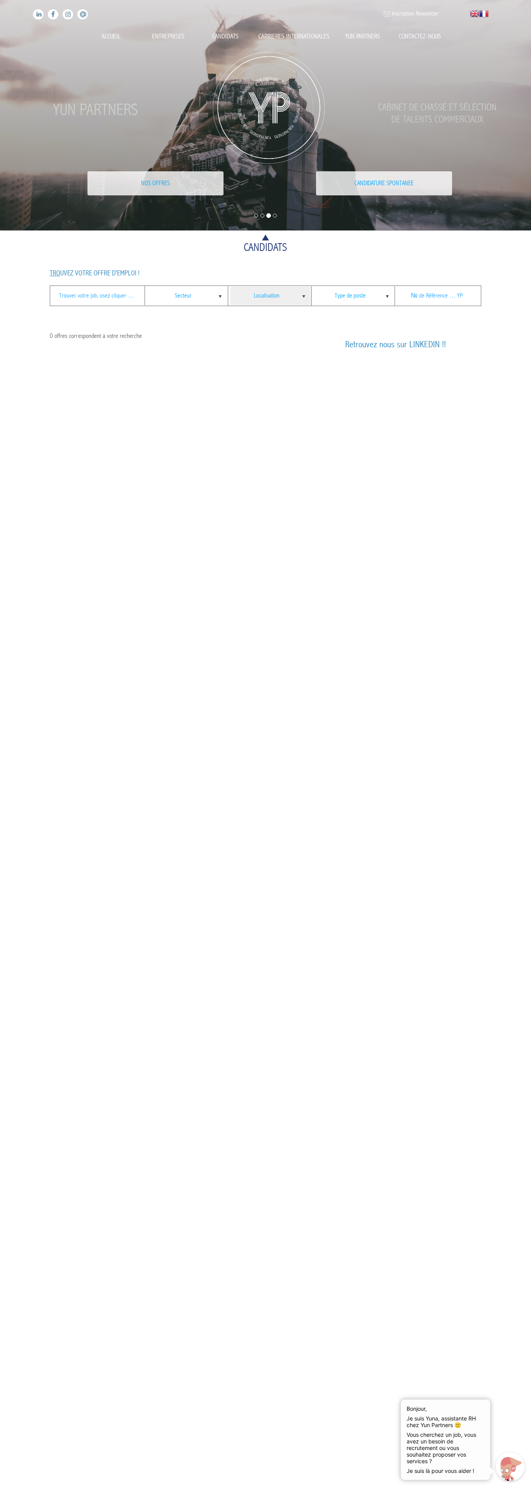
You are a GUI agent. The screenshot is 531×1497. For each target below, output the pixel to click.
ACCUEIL (111, 36)
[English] (474, 13)
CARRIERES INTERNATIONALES (294, 36)
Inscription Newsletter (414, 13)
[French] (484, 13)
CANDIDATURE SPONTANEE (384, 183)
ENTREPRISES (168, 36)
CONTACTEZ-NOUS (420, 36)
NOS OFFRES (155, 183)
